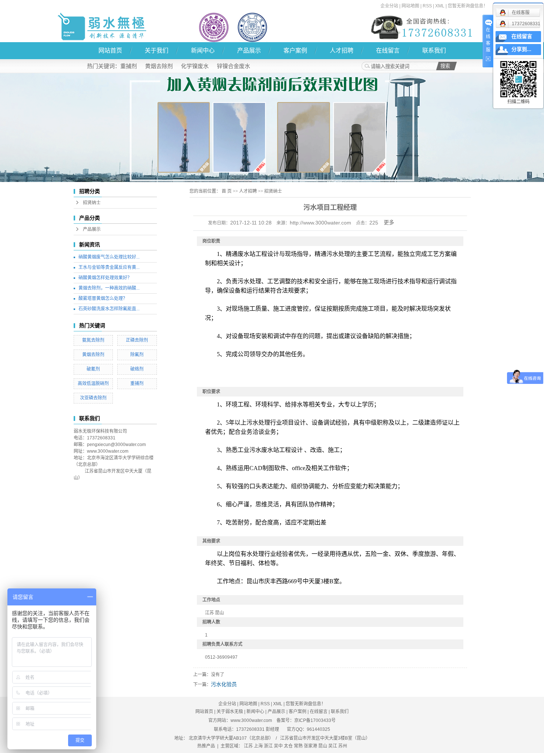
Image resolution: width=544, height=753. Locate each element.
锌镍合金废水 (233, 66)
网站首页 (110, 50)
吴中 (278, 746)
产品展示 (249, 50)
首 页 (227, 191)
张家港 (310, 746)
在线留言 (388, 50)
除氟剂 (137, 354)
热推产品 (206, 746)
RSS (427, 6)
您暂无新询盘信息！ (468, 6)
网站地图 (410, 6)
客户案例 (295, 50)
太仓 (288, 746)
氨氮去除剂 (93, 340)
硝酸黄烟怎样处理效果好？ (105, 277)
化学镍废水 (195, 66)
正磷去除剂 (137, 340)
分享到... (521, 49)
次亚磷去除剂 (93, 398)
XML (439, 6)
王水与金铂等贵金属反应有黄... (109, 267)
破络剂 (137, 369)
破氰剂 (93, 369)
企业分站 (389, 6)
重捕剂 (128, 66)
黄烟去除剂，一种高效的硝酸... (109, 288)
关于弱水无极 (229, 711)
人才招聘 (341, 50)
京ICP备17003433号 (315, 720)
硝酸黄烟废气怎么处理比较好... (109, 257)
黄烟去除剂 (159, 66)
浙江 (268, 746)
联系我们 (434, 50)
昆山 (322, 746)
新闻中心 (203, 50)
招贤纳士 (92, 202)
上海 (258, 746)
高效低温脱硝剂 (93, 383)
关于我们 (156, 50)
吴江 (332, 746)
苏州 (342, 746)
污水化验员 (224, 684)
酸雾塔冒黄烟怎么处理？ (102, 298)
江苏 (248, 746)
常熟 (298, 746)
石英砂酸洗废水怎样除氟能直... (109, 308)
